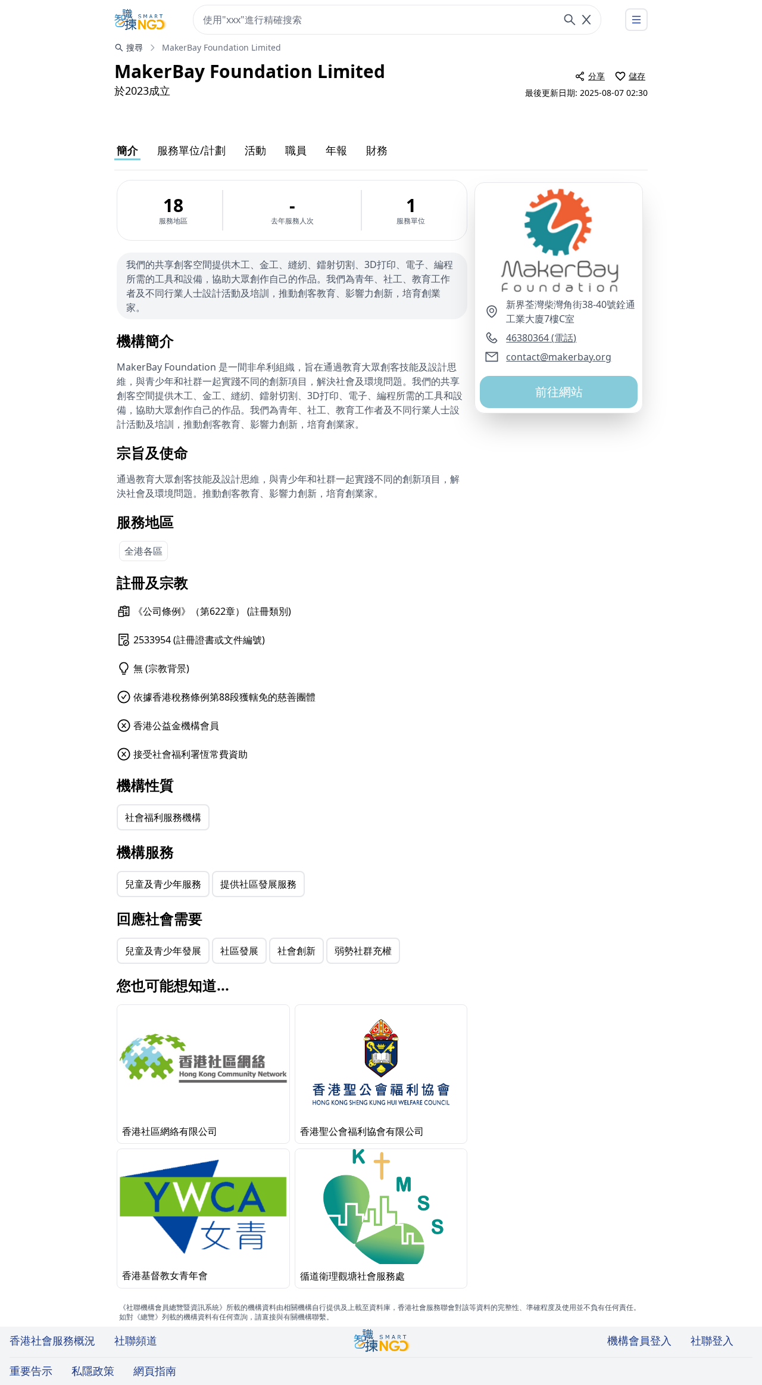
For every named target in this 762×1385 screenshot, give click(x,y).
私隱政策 (92, 1371)
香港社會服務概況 (52, 1340)
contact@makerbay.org (558, 356)
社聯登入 (712, 1340)
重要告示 (31, 1371)
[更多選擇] (636, 19)
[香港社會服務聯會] (140, 19)
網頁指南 (154, 1371)
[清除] (586, 20)
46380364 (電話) (541, 337)
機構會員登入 (639, 1340)
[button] (559, 240)
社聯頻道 (135, 1340)
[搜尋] (570, 20)
